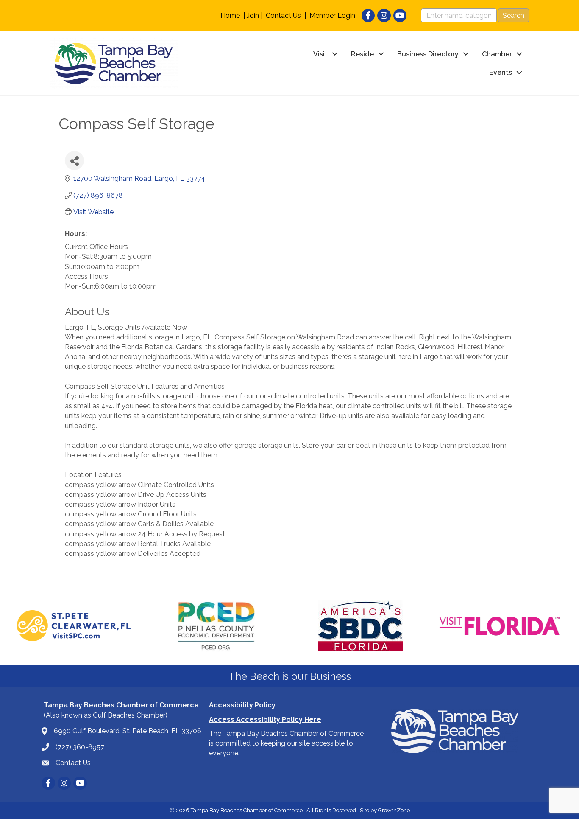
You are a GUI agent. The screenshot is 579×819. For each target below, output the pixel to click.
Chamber (497, 54)
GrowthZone (394, 810)
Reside (362, 54)
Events (500, 72)
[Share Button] (74, 160)
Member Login (332, 15)
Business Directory (428, 54)
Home (230, 15)
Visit (320, 54)
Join (253, 15)
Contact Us (283, 15)
